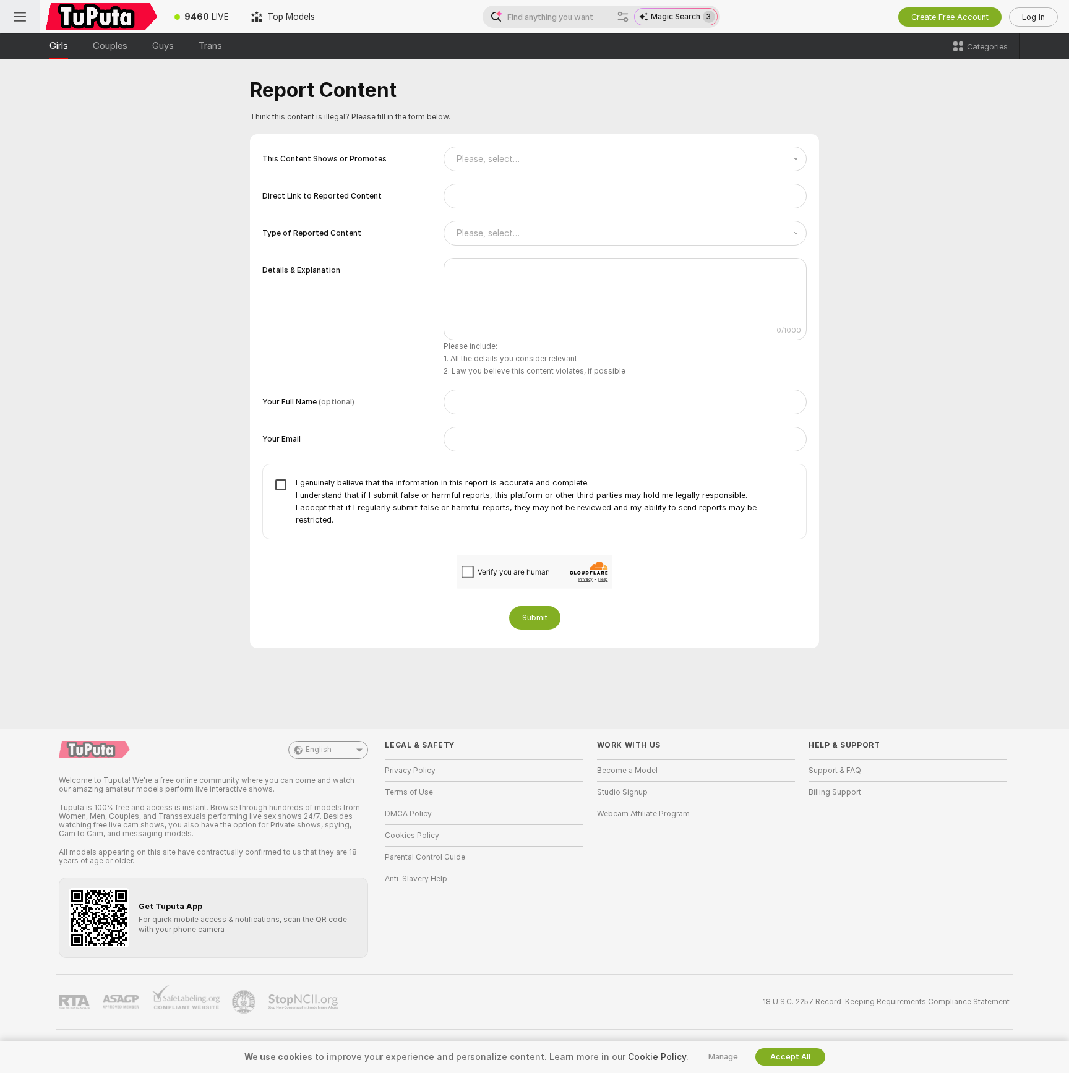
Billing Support (835, 792)
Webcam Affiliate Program (643, 814)
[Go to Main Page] (101, 16)
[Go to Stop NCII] (304, 1001)
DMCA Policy (408, 814)
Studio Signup (622, 792)
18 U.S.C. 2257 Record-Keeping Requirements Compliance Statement (886, 1002)
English (319, 749)
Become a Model (627, 770)
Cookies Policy (412, 835)
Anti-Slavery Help (416, 878)
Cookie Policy (657, 1057)
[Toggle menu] (20, 16)
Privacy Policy (410, 770)
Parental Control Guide (425, 857)
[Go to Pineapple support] (245, 1002)
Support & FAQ (835, 770)
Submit (534, 617)
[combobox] (625, 159)
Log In (1033, 17)
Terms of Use (409, 792)
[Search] (623, 16)
